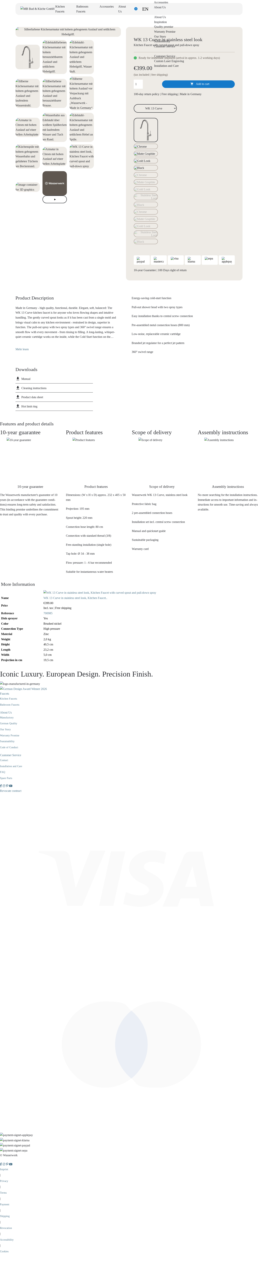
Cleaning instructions (33, 388)
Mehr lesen (22, 349)
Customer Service (164, 56)
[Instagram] (4, 785)
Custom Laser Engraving (169, 61)
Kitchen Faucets (8, 698)
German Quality (8, 723)
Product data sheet (32, 397)
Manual (25, 379)
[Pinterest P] (7, 785)
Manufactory (7, 717)
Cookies (4, 1251)
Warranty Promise (164, 31)
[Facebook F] (1, 785)
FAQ (2, 772)
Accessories (107, 6)
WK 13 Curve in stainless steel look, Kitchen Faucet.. (75, 598)
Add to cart (199, 84)
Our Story (160, 36)
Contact (4, 760)
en (145, 9)
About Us (160, 17)
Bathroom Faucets (9, 704)
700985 (48, 613)
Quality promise (163, 26)
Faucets (4, 693)
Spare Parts (6, 778)
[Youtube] (10, 785)
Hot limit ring (29, 406)
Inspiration (160, 22)
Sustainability (162, 41)
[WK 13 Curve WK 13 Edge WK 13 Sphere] (155, 108)
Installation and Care (166, 66)
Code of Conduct (9, 747)
